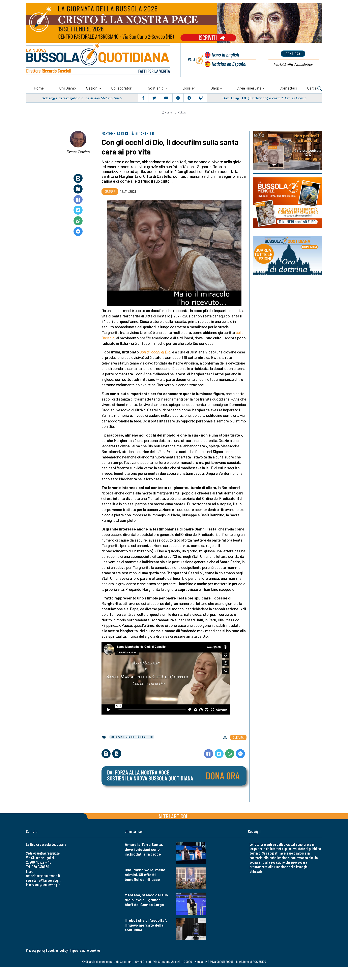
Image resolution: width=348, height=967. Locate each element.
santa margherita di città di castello (132, 737)
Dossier (189, 88)
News (225, 54)
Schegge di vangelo (59, 98)
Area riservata (249, 88)
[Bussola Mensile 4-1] (287, 150)
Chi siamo (67, 88)
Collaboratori (122, 88)
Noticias (229, 64)
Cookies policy (58, 950)
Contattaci (288, 88)
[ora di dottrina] (287, 255)
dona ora (293, 53)
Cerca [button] (312, 88)
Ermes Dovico (78, 151)
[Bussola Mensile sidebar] (287, 202)
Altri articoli (174, 816)
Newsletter (293, 64)
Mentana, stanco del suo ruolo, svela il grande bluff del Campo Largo (146, 900)
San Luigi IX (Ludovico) (245, 98)
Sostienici (156, 88)
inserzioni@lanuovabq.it (43, 884)
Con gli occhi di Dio (155, 352)
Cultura (182, 112)
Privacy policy (35, 950)
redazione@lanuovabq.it (43, 875)
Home (39, 88)
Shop (215, 88)
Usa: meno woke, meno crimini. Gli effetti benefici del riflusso (145, 874)
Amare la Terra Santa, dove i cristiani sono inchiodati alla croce (144, 849)
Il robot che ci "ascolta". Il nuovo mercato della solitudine (146, 925)
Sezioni (92, 88)
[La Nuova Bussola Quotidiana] (98, 60)
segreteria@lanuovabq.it (43, 880)
